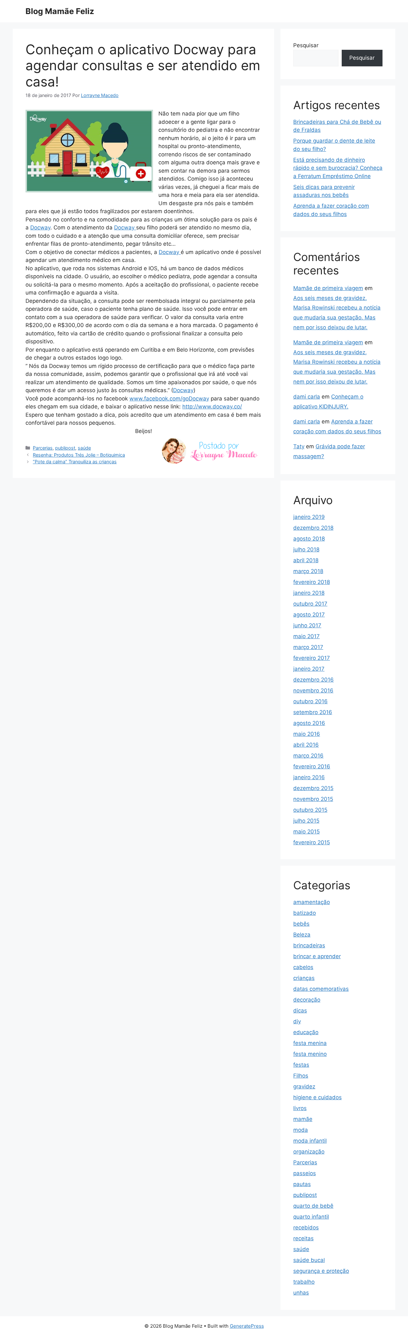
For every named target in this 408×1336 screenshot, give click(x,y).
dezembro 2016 (313, 679)
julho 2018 (306, 549)
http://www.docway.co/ (212, 406)
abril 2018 (305, 560)
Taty (298, 446)
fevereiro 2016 (311, 766)
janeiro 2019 (309, 517)
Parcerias (43, 448)
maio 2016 (306, 734)
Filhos (300, 1075)
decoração (306, 999)
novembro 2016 (313, 690)
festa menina (310, 1043)
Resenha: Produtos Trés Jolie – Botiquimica (79, 455)
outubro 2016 (310, 701)
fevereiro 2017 (311, 658)
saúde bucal (309, 1260)
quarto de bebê (313, 1206)
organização (308, 1151)
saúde (84, 448)
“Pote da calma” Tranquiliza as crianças (75, 461)
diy (297, 1021)
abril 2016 (306, 745)
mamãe (302, 1119)
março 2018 (308, 571)
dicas (300, 1010)
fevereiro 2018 (311, 582)
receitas (303, 1238)
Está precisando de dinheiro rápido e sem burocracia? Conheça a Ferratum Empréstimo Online (337, 168)
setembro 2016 (312, 712)
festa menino (310, 1054)
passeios (304, 1173)
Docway (40, 227)
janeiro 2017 (308, 669)
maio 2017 (306, 636)
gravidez (304, 1086)
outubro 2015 (310, 810)
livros (300, 1108)
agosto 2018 (309, 538)
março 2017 (308, 647)
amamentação (311, 902)
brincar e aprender (317, 956)
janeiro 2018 (308, 593)
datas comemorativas (321, 989)
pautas (302, 1184)
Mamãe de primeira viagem (328, 288)
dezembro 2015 (313, 788)
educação (305, 1032)
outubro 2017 (310, 604)
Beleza (301, 934)
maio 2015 (306, 831)
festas (301, 1065)
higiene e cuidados (317, 1097)
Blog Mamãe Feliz (60, 11)
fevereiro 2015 (311, 842)
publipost (65, 448)
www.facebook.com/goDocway (169, 398)
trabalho (304, 1282)
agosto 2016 (309, 723)
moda (300, 1130)
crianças (304, 978)
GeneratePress (247, 1326)
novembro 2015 (313, 799)
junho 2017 (307, 625)
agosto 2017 (309, 614)
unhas (301, 1292)
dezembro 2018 (313, 528)
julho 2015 (306, 820)
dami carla (306, 396)
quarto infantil (311, 1216)
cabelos (303, 967)
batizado (304, 913)
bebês (301, 924)
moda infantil (310, 1141)
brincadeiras (309, 945)
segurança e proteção (321, 1271)
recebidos (306, 1227)
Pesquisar (305, 45)
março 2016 (308, 755)
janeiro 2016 (309, 777)
